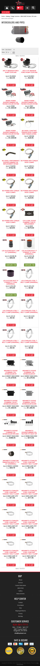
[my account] (6, 8)
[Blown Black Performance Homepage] (20, 3)
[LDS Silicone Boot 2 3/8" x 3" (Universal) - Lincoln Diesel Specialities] (5, 239)
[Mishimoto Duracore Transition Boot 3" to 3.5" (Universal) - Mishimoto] (5, 449)
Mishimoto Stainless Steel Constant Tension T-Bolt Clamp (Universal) (29, 462)
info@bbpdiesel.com (20, 633)
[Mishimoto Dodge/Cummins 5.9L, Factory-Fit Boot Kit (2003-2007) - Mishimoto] (23, 419)
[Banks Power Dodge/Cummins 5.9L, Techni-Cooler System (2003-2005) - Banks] (5, 89)
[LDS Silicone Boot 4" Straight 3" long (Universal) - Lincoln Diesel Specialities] (5, 269)
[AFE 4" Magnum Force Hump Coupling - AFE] (5, 59)
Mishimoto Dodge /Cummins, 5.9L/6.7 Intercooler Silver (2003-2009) (29, 402)
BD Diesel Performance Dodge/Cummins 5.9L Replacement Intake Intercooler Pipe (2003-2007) (10, 162)
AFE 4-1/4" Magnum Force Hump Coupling (29, 71)
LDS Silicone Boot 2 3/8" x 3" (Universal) (11, 251)
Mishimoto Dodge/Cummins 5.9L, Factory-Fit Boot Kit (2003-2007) (29, 432)
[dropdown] (27, 8)
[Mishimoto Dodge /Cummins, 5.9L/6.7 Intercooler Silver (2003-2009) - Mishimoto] (23, 389)
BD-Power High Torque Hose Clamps (29, 161)
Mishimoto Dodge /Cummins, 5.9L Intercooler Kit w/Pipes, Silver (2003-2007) (29, 372)
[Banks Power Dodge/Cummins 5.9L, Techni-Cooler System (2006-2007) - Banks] (23, 89)
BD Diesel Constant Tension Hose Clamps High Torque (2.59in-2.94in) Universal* (29, 132)
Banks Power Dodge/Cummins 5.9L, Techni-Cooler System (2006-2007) (29, 102)
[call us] (12, 8)
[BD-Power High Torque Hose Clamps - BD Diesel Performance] (23, 149)
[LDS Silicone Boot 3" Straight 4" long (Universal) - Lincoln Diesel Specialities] (23, 239)
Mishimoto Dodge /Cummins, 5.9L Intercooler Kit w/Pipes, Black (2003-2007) (10, 372)
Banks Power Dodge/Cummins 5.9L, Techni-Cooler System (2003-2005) (10, 102)
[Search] (33, 8)
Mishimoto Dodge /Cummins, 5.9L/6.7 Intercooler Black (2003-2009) (11, 402)
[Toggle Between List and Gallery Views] (12, 53)
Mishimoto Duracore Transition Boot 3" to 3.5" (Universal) (10, 462)
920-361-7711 (20, 624)
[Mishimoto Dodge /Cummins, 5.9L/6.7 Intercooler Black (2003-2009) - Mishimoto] (5, 389)
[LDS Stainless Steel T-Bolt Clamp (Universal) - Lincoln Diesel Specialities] (23, 269)
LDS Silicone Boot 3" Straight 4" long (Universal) (29, 252)
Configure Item (11, 265)
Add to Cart (11, 85)
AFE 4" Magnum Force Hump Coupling (11, 71)
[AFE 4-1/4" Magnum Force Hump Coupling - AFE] (23, 59)
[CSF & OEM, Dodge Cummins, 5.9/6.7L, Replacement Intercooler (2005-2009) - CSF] (23, 209)
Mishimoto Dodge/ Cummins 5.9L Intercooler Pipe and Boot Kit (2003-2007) (11, 432)
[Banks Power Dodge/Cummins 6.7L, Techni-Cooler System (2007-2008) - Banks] (5, 119)
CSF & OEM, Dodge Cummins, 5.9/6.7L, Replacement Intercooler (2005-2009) (29, 222)
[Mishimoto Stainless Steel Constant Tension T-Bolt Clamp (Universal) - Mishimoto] (23, 449)
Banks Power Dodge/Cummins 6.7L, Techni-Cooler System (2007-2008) (10, 132)
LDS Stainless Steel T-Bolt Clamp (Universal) (29, 281)
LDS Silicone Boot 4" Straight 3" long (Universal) (10, 282)
